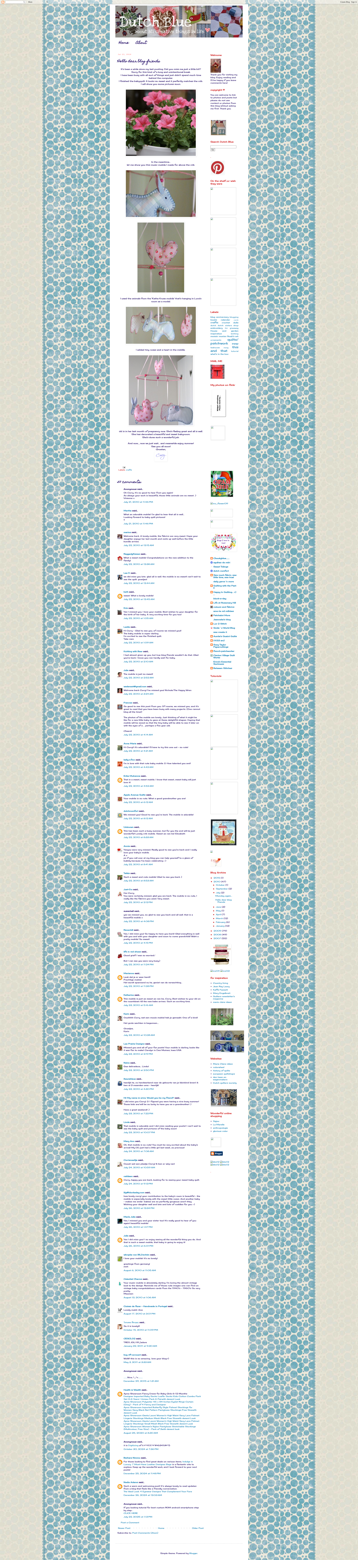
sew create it (220, 632)
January (220, 926)
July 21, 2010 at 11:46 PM (138, 502)
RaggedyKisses (132, 554)
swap (235, 343)
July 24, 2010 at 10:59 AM (139, 1167)
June (219, 907)
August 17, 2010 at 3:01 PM (139, 1313)
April (219, 914)
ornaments (215, 340)
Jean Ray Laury (221, 986)
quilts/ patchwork (224, 341)
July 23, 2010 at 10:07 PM (139, 1132)
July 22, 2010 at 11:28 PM (139, 986)
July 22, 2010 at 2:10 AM (138, 661)
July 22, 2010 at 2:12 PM (138, 902)
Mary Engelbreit (221, 993)
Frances (128, 702)
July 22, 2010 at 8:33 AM (138, 837)
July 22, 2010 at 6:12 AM (138, 802)
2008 (218, 934)
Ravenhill (128, 930)
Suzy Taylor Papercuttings (220, 645)
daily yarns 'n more (223, 581)
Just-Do (128, 889)
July (218, 892)
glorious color (220, 1131)
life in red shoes (132, 951)
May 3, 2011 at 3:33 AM (137, 1362)
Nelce (127, 1063)
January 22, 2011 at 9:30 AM (140, 1346)
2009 (218, 931)
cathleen (128, 1176)
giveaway (234, 328)
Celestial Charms (133, 1279)
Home (124, 43)
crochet (226, 322)
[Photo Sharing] (215, 72)
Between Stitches (222, 668)
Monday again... (223, 896)
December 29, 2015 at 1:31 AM (141, 1381)
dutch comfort (221, 571)
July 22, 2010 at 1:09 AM (138, 642)
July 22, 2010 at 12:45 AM (139, 599)
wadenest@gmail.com (135, 686)
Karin (126, 1014)
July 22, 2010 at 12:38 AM (139, 564)
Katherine (129, 995)
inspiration (216, 333)
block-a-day (219, 598)
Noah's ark (232, 336)
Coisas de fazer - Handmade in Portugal (145, 1306)
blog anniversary (219, 317)
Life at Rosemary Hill (224, 602)
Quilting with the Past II (224, 586)
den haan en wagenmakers (220, 1078)
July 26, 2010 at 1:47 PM (138, 1227)
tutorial (234, 351)
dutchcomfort (131, 811)
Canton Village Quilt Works (224, 656)
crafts (129, 470)
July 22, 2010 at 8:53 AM (139, 880)
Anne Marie (130, 743)
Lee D (127, 573)
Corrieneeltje (130, 1160)
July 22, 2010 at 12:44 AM (139, 583)
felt (226, 328)
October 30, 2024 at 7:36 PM (141, 1449)
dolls (235, 322)
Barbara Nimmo (132, 1458)
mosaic (214, 336)
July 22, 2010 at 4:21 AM (138, 751)
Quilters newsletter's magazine (224, 997)
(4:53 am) (219, 640)
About (141, 43)
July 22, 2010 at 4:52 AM (139, 786)
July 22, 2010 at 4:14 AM (138, 734)
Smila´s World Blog (224, 628)
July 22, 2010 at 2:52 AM (139, 677)
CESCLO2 (129, 1338)
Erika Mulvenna (132, 776)
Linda (127, 1122)
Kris (126, 608)
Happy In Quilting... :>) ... (224, 593)
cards (236, 320)
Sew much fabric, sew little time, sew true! (224, 576)
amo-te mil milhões (223, 611)
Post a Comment (130, 1522)
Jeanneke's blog (222, 619)
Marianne (129, 973)
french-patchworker (223, 651)
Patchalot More (221, 615)
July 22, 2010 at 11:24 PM (139, 964)
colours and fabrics (223, 607)
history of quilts (221, 1070)
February (221, 922)
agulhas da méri (221, 562)
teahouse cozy (219, 348)
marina (127, 532)
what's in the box (219, 354)
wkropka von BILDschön (136, 1254)
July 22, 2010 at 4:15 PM (138, 943)
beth (126, 592)
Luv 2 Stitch (220, 623)
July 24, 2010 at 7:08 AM (139, 1151)
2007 (218, 938)
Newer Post (124, 1528)
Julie (126, 670)
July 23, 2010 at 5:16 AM (138, 1005)
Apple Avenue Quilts (135, 795)
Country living (220, 983)
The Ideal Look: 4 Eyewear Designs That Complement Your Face (158, 1491)
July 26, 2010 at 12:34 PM (139, 1208)
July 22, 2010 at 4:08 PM (139, 921)
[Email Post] (124, 467)
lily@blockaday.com (134, 1192)
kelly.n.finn (129, 759)
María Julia (130, 1217)
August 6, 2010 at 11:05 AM (140, 1270)
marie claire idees (222, 1002)
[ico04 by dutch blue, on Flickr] (215, 971)
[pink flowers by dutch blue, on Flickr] (161, 156)
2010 (217, 881)
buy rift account (132, 1355)
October (220, 885)
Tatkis (127, 873)
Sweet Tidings (220, 566)
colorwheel (218, 1067)
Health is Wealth (132, 1390)
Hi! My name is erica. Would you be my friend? (149, 1098)
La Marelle (218, 1124)
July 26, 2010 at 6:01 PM (138, 1246)
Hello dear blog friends (223, 901)
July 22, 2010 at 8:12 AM (138, 818)
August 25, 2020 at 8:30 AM (141, 1433)
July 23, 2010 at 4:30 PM (139, 1089)
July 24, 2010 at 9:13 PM (138, 1183)
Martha (127, 510)
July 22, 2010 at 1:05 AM (138, 618)
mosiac (223, 336)
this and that (224, 349)
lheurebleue (130, 1079)
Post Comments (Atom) (145, 1533)
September (222, 888)
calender (225, 320)
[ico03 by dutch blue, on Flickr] (225, 971)
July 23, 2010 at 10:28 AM (139, 1035)
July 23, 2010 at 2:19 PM (138, 1054)
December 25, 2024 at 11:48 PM (142, 1473)
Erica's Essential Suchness (222, 662)
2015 (217, 878)
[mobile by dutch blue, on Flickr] (161, 217)
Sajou (216, 1121)
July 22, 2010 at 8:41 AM (138, 864)
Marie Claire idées (223, 1064)
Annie (127, 846)
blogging (234, 317)
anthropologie (220, 1128)
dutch (213, 325)
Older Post (198, 1528)
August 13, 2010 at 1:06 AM (140, 1297)
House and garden (224, 331)
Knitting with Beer (133, 651)
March (220, 918)
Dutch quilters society (225, 1083)
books (213, 320)
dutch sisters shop (228, 325)
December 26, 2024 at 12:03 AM (143, 1495)
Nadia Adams (131, 1482)
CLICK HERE (131, 1513)
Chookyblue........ (221, 558)
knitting (234, 334)
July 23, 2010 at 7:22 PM (138, 1113)
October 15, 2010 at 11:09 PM (141, 1330)
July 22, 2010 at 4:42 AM (138, 767)
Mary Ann (129, 1141)
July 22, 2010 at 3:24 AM (138, 694)
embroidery (216, 328)
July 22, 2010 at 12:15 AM (139, 545)
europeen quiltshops (224, 1074)
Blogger (193, 1553)
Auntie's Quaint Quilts (225, 636)
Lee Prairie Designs (134, 1044)
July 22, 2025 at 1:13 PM (138, 1517)
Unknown (129, 827)
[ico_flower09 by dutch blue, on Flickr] (219, 503)
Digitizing (133, 1445)
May (219, 910)
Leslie (127, 627)
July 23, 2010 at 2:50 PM (139, 1070)
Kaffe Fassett (220, 990)
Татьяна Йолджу (131, 1322)
